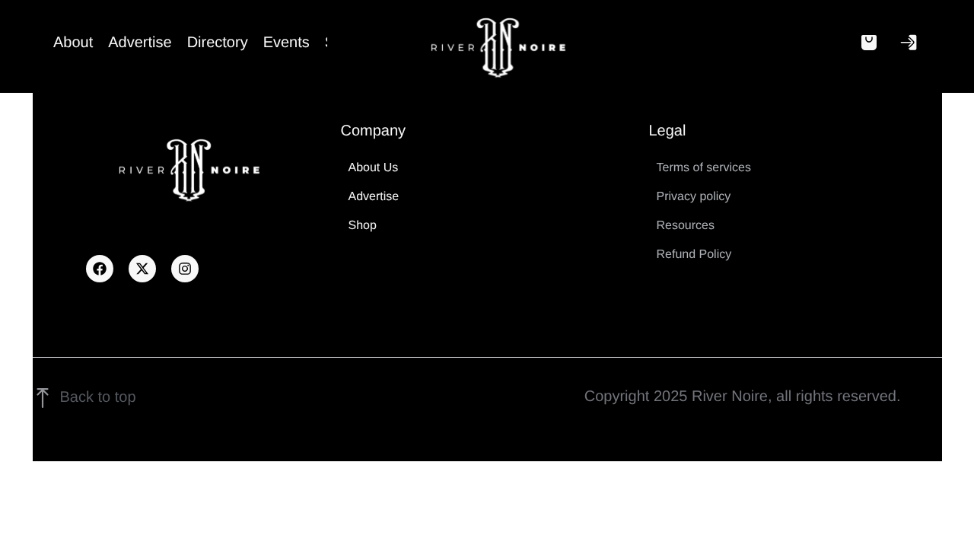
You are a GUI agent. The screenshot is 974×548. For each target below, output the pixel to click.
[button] (869, 42)
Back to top (98, 397)
